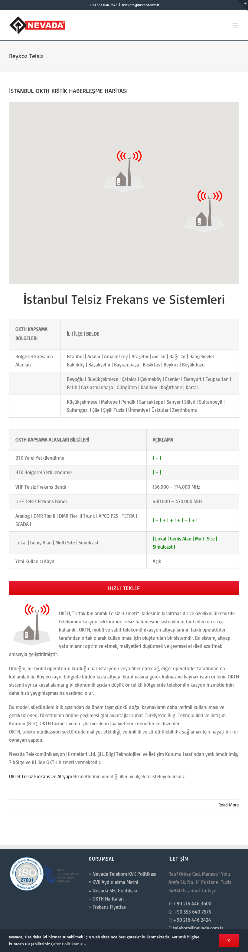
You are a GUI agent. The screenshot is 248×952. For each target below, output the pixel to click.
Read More (228, 805)
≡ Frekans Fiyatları (107, 907)
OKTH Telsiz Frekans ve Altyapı (40, 776)
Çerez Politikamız (67, 943)
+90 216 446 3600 (192, 904)
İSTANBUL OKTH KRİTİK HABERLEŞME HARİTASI (68, 90)
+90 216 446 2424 (192, 920)
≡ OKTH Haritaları (106, 899)
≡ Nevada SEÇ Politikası (113, 891)
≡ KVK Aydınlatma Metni (113, 882)
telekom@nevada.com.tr (140, 4)
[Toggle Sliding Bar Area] (242, 5)
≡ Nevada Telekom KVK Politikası (122, 874)
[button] (124, 170)
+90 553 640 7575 (103, 4)
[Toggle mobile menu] (236, 25)
